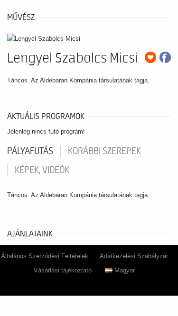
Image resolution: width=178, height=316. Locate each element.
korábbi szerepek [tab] (104, 151)
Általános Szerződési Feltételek (44, 256)
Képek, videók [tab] (42, 170)
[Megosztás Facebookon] (165, 57)
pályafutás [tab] (30, 151)
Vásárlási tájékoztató (63, 270)
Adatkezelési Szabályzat (134, 256)
